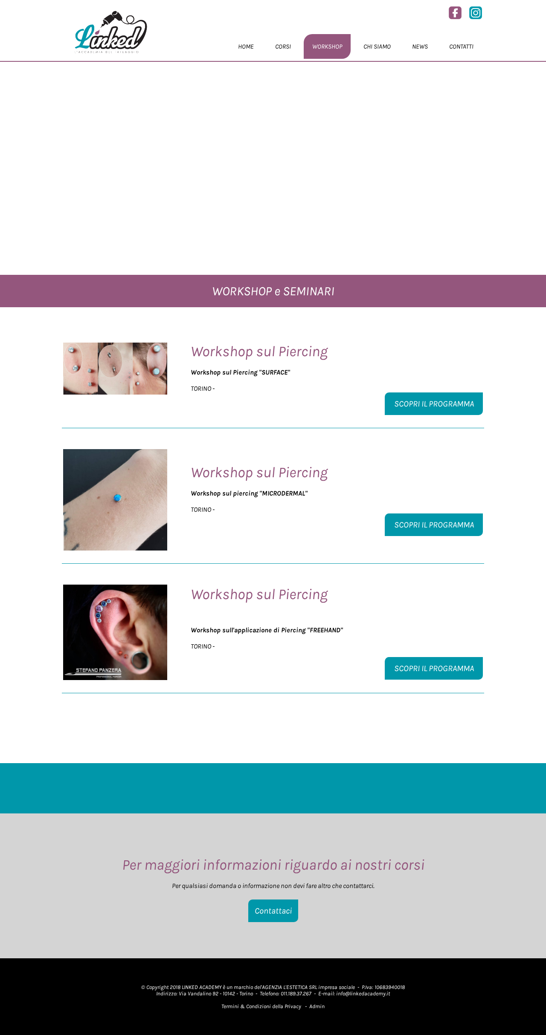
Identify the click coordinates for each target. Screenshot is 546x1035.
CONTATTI (461, 46)
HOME (246, 46)
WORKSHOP (327, 46)
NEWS (420, 46)
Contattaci (273, 911)
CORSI (283, 46)
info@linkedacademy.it (363, 993)
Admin (317, 1006)
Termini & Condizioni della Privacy (261, 1006)
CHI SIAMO (377, 46)
